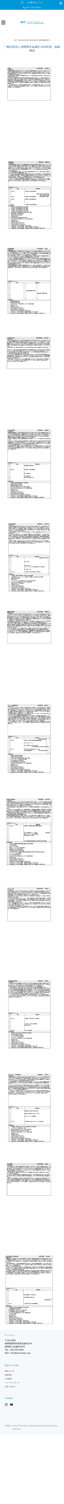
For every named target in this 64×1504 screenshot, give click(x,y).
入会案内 (8, 1379)
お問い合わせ (11, 1386)
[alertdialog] (32, 5)
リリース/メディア (12, 1383)
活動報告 (8, 1375)
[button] (10, 22)
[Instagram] (6, 1404)
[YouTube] (11, 1404)
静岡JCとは (9, 1371)
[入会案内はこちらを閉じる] (61, 3)
